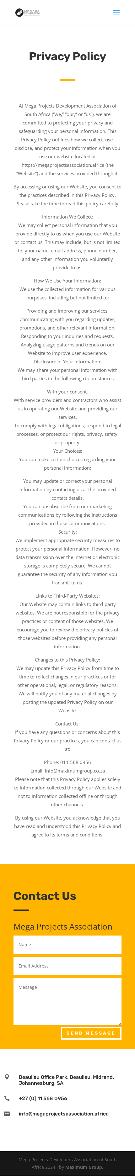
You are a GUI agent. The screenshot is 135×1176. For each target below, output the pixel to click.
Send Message (91, 1033)
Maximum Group (83, 1167)
